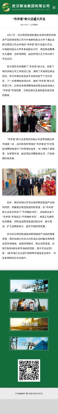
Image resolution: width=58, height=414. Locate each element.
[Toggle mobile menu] (54, 7)
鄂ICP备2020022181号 (34, 394)
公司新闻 (34, 25)
